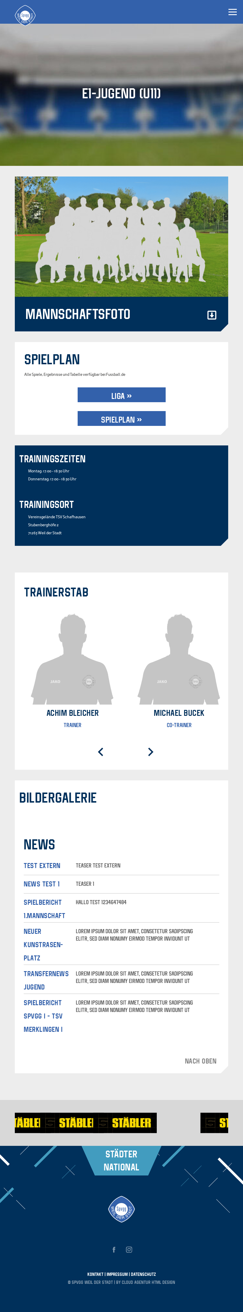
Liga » (121, 396)
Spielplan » (121, 419)
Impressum (118, 1274)
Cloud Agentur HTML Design (148, 1282)
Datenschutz (143, 1274)
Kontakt (96, 1274)
